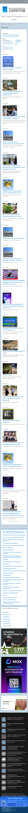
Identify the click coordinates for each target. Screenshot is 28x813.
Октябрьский (6, 623)
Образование (7, 575)
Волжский (6, 612)
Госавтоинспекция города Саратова (13, 545)
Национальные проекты (10, 568)
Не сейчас (20, 804)
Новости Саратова (8, 573)
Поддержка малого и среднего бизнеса (12, 584)
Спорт (4, 595)
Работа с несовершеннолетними (12, 590)
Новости (10, 24)
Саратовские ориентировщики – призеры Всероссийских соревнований (13, 93)
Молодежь (6, 564)
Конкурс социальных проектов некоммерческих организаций (12, 556)
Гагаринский (6, 614)
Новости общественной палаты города (14, 570)
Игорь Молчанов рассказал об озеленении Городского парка (12, 215)
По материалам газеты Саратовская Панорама (13, 580)
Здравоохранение (8, 550)
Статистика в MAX (8, 488)
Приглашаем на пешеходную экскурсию (11, 421)
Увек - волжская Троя (9, 599)
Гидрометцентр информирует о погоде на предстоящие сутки (12, 191)
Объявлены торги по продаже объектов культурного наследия (12, 259)
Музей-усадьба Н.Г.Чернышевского (13, 566)
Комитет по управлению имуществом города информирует (13, 142)
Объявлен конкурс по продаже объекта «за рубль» (12, 68)
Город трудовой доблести (10, 543)
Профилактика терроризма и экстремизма (11, 587)
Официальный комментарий (11, 577)
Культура (5, 559)
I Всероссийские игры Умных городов (14, 535)
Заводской (6, 616)
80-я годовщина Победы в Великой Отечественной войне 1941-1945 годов (14, 532)
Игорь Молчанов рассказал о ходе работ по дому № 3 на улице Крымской (13, 398)
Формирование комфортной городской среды (11, 602)
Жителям (14, 19)
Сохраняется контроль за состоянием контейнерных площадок (14, 117)
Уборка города (7, 375)
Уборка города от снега (10, 597)
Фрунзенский (7, 625)
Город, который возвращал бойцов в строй (14, 352)
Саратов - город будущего (10, 593)
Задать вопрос (11, 804)
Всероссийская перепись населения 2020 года (13, 540)
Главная (3, 24)
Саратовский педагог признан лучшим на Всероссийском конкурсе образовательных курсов (13, 513)
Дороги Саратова (8, 547)
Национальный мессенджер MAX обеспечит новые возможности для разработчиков (13, 306)
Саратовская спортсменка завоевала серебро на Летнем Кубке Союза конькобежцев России (14, 282)
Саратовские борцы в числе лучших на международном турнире (14, 443)
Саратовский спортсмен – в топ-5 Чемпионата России (13, 329)
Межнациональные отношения (12, 561)
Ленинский (6, 621)
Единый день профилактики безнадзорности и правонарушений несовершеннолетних (14, 167)
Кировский (6, 619)
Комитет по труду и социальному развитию (12, 553)
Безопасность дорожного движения (13, 537)
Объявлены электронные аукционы (13, 238)
